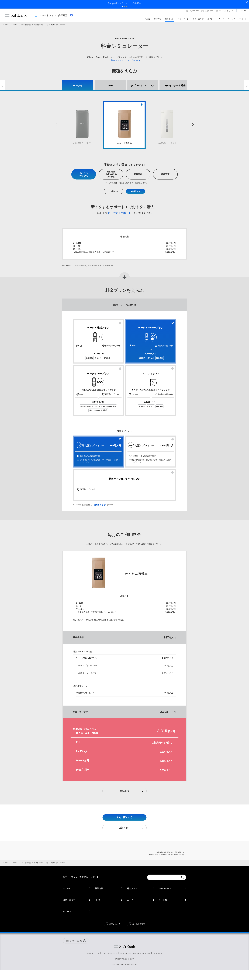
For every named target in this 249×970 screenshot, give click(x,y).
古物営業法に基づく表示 (141, 953)
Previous (56, 125)
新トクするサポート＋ (121, 212)
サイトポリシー (125, 953)
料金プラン (132, 888)
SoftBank (15, 15)
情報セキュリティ (93, 953)
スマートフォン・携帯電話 (22, 25)
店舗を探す (124, 827)
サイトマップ (157, 953)
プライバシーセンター (109, 953)
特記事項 (124, 791)
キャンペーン (165, 888)
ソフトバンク (124, 947)
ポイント (99, 900)
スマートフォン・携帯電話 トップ (79, 877)
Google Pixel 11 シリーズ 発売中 (124, 3)
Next (193, 125)
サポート (67, 911)
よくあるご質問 (138, 924)
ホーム (7, 25)
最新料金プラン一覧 (41, 25)
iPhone (66, 888)
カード (130, 900)
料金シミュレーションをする (124, 60)
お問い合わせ (114, 924)
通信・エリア (69, 900)
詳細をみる (98, 505)
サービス (163, 900)
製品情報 (99, 888)
